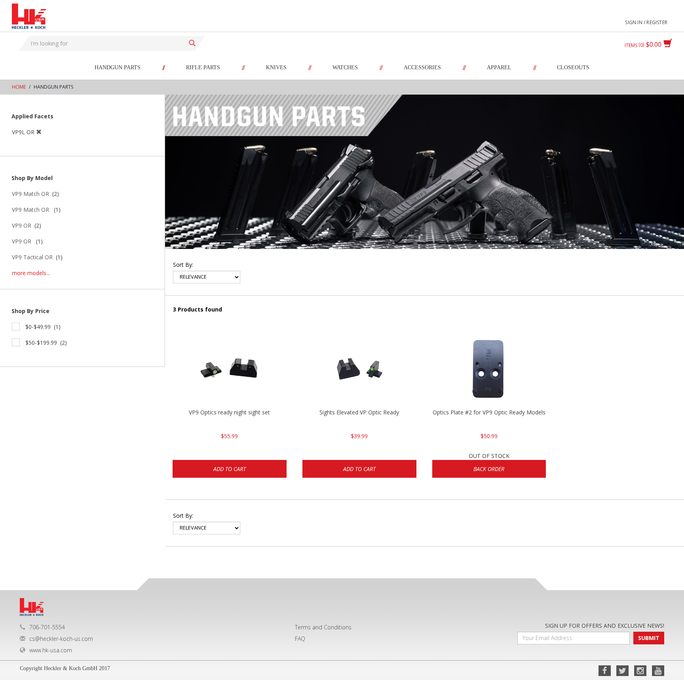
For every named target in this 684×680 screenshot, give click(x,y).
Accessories (422, 67)
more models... (31, 273)
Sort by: (183, 264)
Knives (276, 67)
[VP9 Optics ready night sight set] (230, 369)
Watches (345, 67)
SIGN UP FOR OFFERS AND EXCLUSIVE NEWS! (604, 625)
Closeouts (573, 67)
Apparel (499, 67)
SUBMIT (648, 638)
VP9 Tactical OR (32, 257)
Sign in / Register (646, 22)
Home (19, 87)
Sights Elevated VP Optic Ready (359, 412)
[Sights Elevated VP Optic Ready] (359, 369)
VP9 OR (21, 225)
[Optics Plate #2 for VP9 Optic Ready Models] (489, 369)
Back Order (488, 469)
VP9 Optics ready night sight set (229, 412)
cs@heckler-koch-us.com (61, 638)
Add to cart (229, 469)
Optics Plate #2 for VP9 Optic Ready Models (489, 412)
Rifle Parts (203, 67)
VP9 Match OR (30, 194)
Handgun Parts (118, 67)
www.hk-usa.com (50, 650)
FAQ (300, 638)
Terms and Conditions (323, 627)
